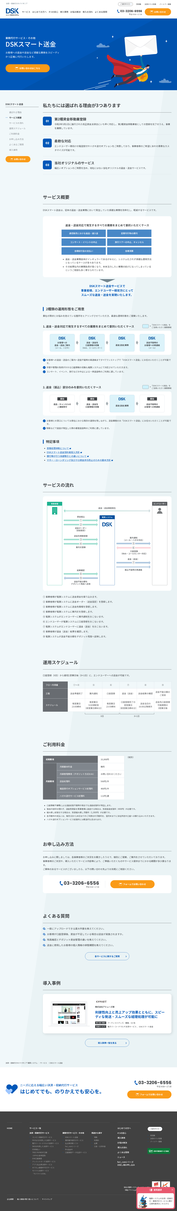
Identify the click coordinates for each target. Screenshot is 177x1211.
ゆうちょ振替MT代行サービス (43, 1167)
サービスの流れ (16, 123)
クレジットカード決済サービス (43, 1161)
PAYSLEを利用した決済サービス (44, 1140)
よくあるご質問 (16, 144)
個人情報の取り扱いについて (28, 1199)
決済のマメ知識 (150, 4)
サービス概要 (15, 118)
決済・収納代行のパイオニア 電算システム (21, 1063)
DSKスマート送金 (71, 1137)
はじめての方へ (39, 11)
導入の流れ (88, 11)
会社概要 (10, 1199)
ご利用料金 (14, 134)
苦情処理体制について (58, 448)
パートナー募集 (165, 4)
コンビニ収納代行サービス (42, 1137)
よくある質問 (101, 11)
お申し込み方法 (16, 139)
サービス (43, 1063)
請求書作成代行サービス (74, 1140)
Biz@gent (69, 1149)
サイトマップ (47, 1199)
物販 (95, 1137)
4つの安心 (53, 11)
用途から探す (96, 1133)
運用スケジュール (17, 128)
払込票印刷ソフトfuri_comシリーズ (72, 1144)
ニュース (121, 1157)
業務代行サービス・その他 (73, 1133)
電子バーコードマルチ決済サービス (45, 1143)
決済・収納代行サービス (39, 1133)
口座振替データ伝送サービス (76, 1152)
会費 (95, 1143)
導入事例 (64, 11)
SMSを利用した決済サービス (43, 1146)
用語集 (138, 4)
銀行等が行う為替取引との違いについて (67, 456)
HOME (9, 1128)
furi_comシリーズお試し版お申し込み (126, 1163)
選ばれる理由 (15, 112)
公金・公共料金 (100, 1146)
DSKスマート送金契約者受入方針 (63, 452)
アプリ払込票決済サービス (42, 1164)
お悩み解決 (75, 11)
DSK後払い (36, 1149)
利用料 (96, 1140)
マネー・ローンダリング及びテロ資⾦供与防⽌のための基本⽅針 (79, 460)
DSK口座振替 (37, 1158)
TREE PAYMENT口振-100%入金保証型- (39, 1154)
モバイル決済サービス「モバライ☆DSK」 (40, 1172)
